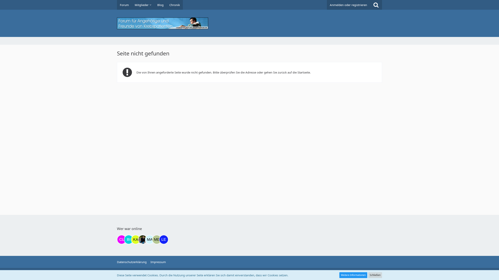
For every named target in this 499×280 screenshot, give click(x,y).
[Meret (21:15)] (156, 239)
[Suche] (376, 5)
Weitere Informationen (353, 275)
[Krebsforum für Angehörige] (249, 23)
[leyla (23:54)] (163, 239)
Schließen (375, 275)
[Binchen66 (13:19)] (128, 239)
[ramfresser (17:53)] (142, 239)
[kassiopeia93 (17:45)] (135, 239)
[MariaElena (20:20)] (149, 239)
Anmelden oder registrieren (348, 5)
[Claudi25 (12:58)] (121, 239)
